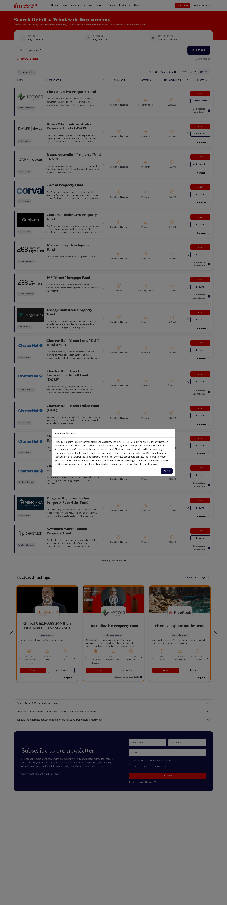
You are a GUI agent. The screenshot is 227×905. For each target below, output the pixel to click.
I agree (167, 471)
